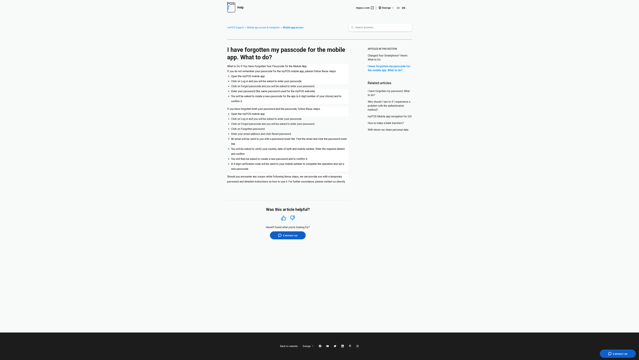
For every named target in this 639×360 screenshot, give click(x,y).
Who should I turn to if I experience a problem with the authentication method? (389, 105)
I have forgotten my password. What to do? (389, 93)
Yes (283, 218)
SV (398, 8)
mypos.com (363, 7)
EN (403, 8)
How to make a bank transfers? (386, 123)
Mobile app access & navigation (263, 27)
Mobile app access (293, 27)
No (292, 218)
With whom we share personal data (388, 129)
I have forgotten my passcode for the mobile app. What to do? (389, 68)
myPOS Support (235, 27)
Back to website (289, 346)
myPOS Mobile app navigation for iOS (390, 116)
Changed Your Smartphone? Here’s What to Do (388, 57)
